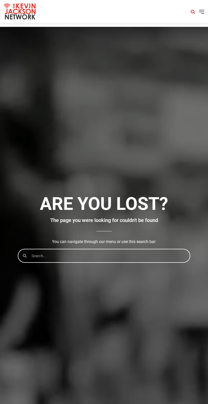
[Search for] (192, 13)
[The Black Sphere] (20, 11)
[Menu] (201, 13)
